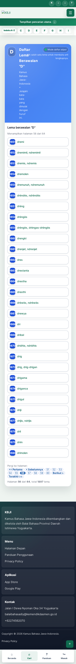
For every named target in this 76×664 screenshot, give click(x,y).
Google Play (12, 588)
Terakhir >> (16, 476)
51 (47, 469)
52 (54, 469)
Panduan (71, 3)
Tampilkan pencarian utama (35, 22)
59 (41, 473)
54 (10, 473)
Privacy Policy (14, 561)
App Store (11, 582)
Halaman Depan (65, 3)
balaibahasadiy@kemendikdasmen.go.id (31, 614)
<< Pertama (16, 469)
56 (22, 473)
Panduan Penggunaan (19, 555)
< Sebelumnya (34, 469)
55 (16, 473)
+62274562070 (15, 620)
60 (47, 473)
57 (29, 473)
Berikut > (58, 473)
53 (60, 469)
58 (35, 473)
